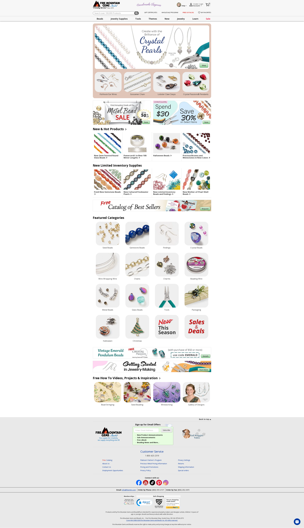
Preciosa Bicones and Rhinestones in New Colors (196, 156)
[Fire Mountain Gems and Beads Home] (106, 4)
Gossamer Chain (137, 94)
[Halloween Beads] (166, 143)
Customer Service (152, 451)
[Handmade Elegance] (149, 4)
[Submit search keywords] (136, 13)
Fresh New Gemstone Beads (107, 192)
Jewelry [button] (181, 18)
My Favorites (206, 12)
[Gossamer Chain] (137, 82)
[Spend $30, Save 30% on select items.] (182, 113)
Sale (208, 18)
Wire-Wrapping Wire (107, 279)
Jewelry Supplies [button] (119, 18)
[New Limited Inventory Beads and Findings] (166, 179)
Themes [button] (153, 18)
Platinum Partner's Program (151, 460)
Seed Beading (137, 405)
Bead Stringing (107, 405)
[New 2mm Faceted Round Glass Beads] (107, 143)
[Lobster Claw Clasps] (166, 82)
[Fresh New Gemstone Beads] (107, 179)
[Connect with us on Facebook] (139, 482)
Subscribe (166, 430)
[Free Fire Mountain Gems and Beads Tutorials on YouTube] (146, 482)
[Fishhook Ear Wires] (108, 82)
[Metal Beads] (108, 296)
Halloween (107, 341)
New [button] (167, 18)
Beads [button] (100, 18)
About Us (105, 463)
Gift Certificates (150, 12)
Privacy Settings (184, 460)
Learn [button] (195, 18)
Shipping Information (186, 467)
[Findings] (167, 233)
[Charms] (167, 265)
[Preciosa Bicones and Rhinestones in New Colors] (196, 143)
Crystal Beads (196, 248)
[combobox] (116, 13)
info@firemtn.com (129, 490)
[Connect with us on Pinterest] (159, 482)
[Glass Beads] (137, 296)
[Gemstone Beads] (137, 233)
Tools (166, 310)
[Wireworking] (166, 392)
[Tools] (167, 296)
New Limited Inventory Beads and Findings (164, 193)
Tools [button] (138, 18)
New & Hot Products (109, 129)
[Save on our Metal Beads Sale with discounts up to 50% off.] (122, 113)
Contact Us (106, 467)
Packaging (196, 310)
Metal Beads (107, 310)
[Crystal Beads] (196, 233)
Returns (181, 463)
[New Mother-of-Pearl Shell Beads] (196, 179)
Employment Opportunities (112, 470)
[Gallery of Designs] (196, 392)
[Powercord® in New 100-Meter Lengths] (137, 143)
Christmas (137, 341)
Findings (167, 248)
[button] (144, 502)
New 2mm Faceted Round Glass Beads (106, 156)
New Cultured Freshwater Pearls (136, 193)
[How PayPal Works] (172, 503)
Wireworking (167, 405)
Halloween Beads (161, 155)
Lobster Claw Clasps (167, 94)
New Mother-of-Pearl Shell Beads (195, 193)
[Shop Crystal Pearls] (152, 47)
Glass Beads (137, 310)
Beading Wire (196, 279)
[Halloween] (108, 327)
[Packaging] (196, 296)
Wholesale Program (170, 12)
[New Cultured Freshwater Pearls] (137, 179)
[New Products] (167, 327)
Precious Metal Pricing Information (153, 463)
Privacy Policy (145, 470)
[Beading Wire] (196, 265)
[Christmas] (137, 327)
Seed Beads (108, 248)
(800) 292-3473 (183, 490)
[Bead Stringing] (107, 392)
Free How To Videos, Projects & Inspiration (126, 378)
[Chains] (137, 265)
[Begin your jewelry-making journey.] (152, 366)
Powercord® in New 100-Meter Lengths (135, 156)
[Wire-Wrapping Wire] (108, 265)
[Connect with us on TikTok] (153, 482)
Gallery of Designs (196, 405)
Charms (166, 279)
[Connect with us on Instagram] (166, 482)
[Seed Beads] (108, 233)
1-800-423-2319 (152, 455)
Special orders (183, 470)
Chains (137, 279)
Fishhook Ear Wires (108, 94)
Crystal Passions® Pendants (195, 94)
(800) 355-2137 (158, 490)
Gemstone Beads (137, 248)
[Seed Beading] (137, 392)
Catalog (107, 460)
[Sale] (196, 327)
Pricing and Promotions (149, 467)
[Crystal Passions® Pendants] (195, 82)
